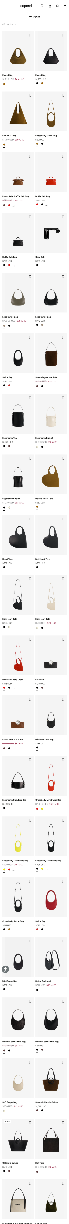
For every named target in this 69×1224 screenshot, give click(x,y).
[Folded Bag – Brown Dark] (4, 85)
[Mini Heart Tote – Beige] (9, 628)
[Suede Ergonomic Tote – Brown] (37, 387)
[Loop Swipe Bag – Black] (9, 327)
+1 (13, 206)
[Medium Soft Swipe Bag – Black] (9, 1051)
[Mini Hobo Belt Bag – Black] (37, 748)
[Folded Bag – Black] (37, 84)
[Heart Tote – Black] (4, 568)
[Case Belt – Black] (37, 266)
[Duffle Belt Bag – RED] (9, 206)
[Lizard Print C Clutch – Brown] (42, 689)
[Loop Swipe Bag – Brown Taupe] (4, 327)
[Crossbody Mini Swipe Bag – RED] (37, 810)
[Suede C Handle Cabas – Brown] (37, 1111)
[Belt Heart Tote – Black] (37, 568)
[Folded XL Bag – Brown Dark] (4, 146)
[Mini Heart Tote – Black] (4, 628)
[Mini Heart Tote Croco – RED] (4, 689)
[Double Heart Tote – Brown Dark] (37, 508)
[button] (42, 5)
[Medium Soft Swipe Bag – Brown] (4, 1051)
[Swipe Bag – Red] (9, 386)
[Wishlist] (57, 5)
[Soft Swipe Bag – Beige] (4, 1112)
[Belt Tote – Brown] (37, 1173)
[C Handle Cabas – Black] (42, 1111)
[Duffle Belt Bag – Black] (42, 205)
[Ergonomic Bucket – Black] (42, 448)
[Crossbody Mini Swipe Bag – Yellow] (42, 810)
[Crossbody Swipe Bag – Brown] (37, 145)
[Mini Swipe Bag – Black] (4, 990)
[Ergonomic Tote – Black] (42, 387)
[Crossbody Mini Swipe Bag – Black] (37, 870)
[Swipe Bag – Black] (4, 386)
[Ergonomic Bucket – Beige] (37, 448)
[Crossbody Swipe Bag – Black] (42, 145)
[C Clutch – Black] (37, 689)
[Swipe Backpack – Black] (37, 991)
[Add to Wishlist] (30, 35)
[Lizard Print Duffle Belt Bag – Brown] (4, 206)
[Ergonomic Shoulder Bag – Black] (4, 809)
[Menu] (4, 5)
